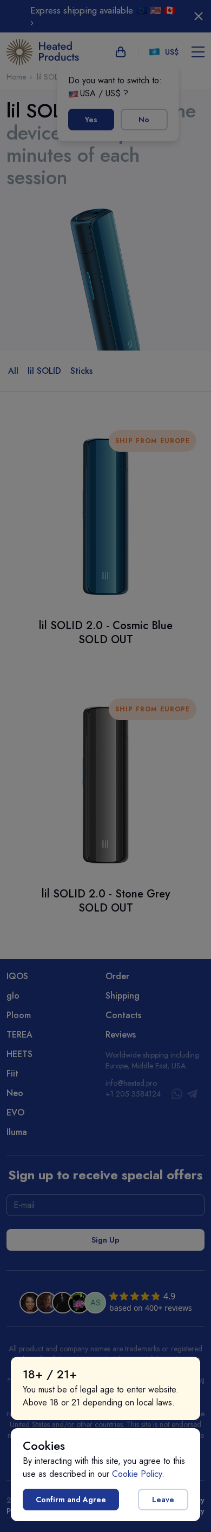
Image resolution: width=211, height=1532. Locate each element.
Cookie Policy (137, 1474)
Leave (163, 1499)
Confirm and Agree (71, 1499)
